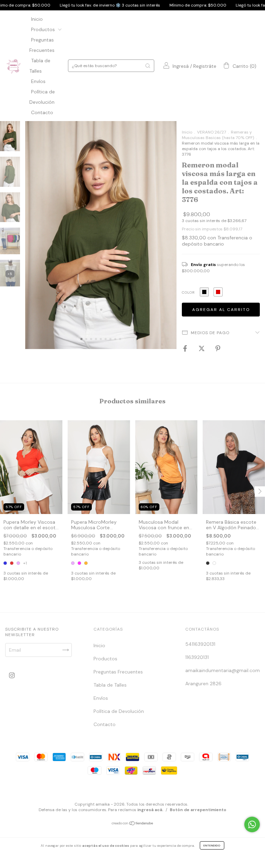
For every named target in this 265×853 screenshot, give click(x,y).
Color (188, 292)
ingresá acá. (150, 810)
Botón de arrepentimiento (198, 810)
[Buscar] (148, 66)
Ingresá (181, 66)
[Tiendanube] (132, 824)
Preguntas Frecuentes (118, 672)
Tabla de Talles (110, 685)
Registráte (204, 66)
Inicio (37, 19)
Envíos (38, 81)
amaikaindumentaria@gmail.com (222, 670)
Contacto (42, 112)
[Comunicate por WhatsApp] (252, 824)
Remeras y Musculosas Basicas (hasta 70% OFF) (218, 134)
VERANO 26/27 (211, 132)
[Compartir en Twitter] (202, 348)
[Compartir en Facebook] (186, 348)
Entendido (212, 845)
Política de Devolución (119, 711)
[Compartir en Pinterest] (218, 348)
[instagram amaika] (12, 675)
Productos (43, 29)
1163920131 (197, 657)
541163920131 (200, 644)
